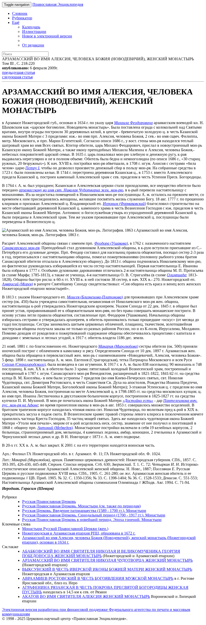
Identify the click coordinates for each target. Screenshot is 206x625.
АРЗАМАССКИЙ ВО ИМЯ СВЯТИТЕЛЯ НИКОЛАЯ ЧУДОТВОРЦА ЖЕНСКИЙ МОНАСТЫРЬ (107, 560)
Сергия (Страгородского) (23, 364)
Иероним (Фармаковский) (124, 203)
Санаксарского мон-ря (20, 248)
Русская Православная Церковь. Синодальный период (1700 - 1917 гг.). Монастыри (93, 515)
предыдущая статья (18, 72)
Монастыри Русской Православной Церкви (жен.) (65, 529)
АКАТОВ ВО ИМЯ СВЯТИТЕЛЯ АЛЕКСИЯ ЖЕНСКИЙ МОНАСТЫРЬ (86, 596)
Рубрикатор (22, 18)
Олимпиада (176, 275)
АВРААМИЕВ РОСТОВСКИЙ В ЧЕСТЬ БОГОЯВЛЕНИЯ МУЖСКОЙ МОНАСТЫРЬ (97, 578)
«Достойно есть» (138, 400)
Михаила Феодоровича (133, 123)
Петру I (32, 168)
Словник (19, 13)
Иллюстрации (34, 31)
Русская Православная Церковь (49, 501)
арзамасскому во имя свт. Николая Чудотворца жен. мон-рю (71, 190)
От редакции (33, 45)
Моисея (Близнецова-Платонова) (95, 297)
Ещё (15, 22)
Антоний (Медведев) (55, 428)
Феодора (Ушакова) (111, 243)
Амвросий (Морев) (17, 284)
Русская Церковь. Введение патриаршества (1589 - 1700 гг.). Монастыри (84, 510)
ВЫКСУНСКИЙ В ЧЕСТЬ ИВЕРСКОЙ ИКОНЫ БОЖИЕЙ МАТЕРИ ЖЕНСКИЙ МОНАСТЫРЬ (107, 569)
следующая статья (17, 77)
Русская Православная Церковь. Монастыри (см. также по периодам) (81, 506)
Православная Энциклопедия (57, 4)
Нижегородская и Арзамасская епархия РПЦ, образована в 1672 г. (78, 533)
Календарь (31, 27)
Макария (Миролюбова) (118, 346)
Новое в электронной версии (47, 36)
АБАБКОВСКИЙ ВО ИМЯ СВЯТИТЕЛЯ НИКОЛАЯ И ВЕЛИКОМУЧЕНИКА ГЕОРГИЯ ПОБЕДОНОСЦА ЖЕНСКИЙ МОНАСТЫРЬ (101, 553)
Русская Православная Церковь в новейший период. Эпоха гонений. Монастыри (92, 519)
